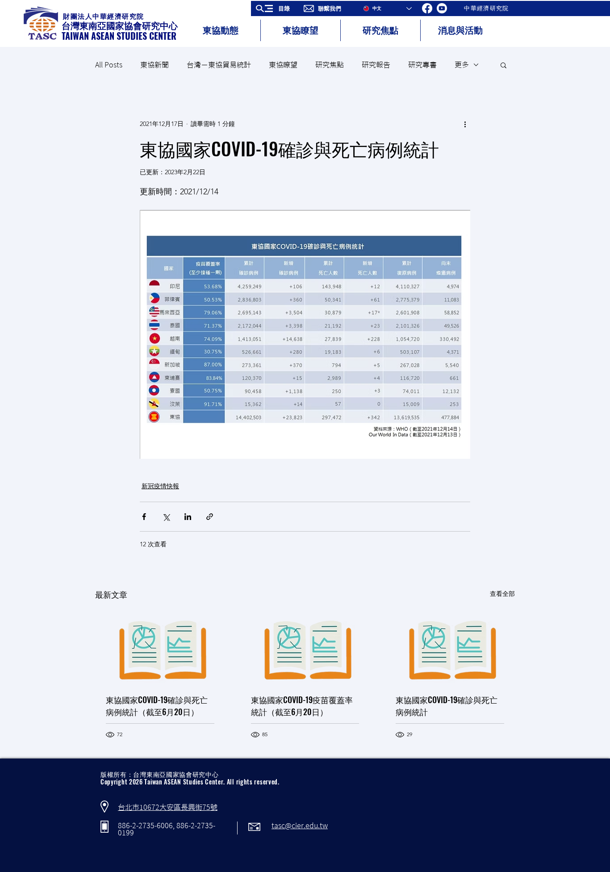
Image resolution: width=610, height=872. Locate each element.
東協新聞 (154, 64)
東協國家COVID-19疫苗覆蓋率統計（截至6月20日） (302, 705)
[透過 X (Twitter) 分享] (166, 516)
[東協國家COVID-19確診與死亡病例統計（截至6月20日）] (160, 646)
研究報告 (376, 64)
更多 (462, 64)
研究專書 (422, 64)
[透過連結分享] (209, 516)
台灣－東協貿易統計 (219, 64)
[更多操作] (465, 123)
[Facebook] (427, 8)
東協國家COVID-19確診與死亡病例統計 (446, 705)
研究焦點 (329, 64)
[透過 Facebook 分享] (144, 516)
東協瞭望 (283, 64)
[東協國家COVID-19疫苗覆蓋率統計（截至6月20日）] (305, 646)
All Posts (108, 64)
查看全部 (502, 594)
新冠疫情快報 (160, 486)
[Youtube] (442, 8)
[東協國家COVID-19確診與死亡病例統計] (450, 646)
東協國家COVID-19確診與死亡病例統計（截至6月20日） (157, 705)
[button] (276, 8)
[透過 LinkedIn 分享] (188, 516)
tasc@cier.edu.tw (300, 825)
